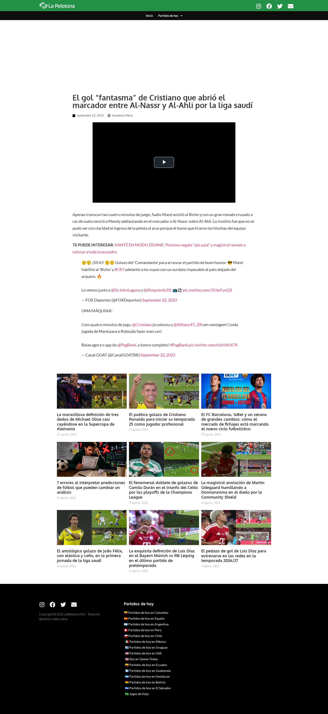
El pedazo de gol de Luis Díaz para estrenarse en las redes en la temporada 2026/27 (233, 555)
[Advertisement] (164, 53)
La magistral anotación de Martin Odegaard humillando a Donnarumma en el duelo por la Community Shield (232, 490)
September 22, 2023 (159, 300)
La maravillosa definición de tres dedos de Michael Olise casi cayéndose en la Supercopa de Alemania (88, 421)
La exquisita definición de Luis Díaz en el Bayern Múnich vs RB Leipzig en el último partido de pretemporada (162, 558)
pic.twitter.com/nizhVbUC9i (213, 344)
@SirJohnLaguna (125, 289)
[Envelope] (290, 6)
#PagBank (179, 344)
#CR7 (119, 269)
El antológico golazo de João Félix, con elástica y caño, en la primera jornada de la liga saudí (90, 555)
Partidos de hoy (168, 15)
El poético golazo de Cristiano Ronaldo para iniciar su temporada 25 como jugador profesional (162, 419)
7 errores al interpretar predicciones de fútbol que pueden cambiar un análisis (91, 487)
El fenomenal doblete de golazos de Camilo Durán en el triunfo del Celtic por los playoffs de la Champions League (163, 490)
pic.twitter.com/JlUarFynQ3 (207, 289)
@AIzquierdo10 (157, 289)
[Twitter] (280, 6)
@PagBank (126, 344)
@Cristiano (142, 324)
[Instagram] (258, 6)
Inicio (149, 15)
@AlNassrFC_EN (188, 324)
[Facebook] (269, 6)
